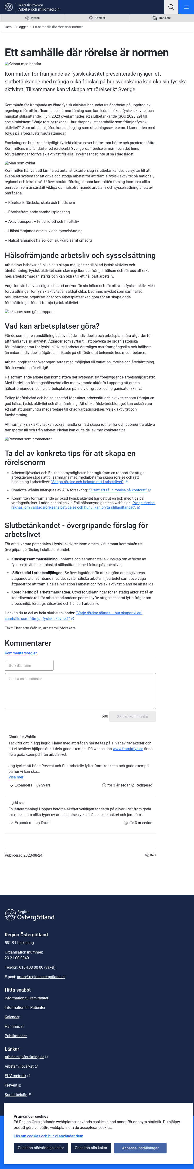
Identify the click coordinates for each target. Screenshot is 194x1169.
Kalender (12, 1017)
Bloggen (22, 27)
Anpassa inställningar (140, 1148)
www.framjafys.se (128, 749)
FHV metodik (18, 1076)
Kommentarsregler (21, 653)
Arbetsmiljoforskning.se (26, 1057)
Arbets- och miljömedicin (39, 9)
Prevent (13, 1085)
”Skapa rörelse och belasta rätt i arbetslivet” (89, 482)
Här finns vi (14, 1026)
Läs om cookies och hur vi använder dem (48, 1136)
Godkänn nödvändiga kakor (41, 1148)
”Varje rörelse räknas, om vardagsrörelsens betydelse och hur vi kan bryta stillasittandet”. (83, 505)
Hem (8, 27)
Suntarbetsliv (18, 1094)
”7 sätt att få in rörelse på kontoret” (120, 490)
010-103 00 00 (31, 967)
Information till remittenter (26, 998)
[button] (171, 7)
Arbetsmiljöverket (21, 1066)
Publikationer (16, 1036)
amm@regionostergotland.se (41, 977)
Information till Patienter (25, 1007)
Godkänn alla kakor (91, 1148)
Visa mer (16, 777)
